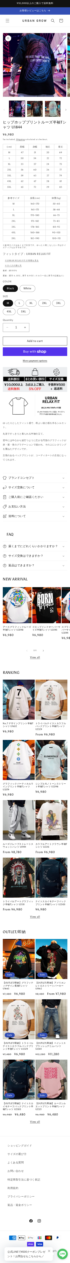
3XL (58, 303)
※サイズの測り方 (13, 265)
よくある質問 (15, 1162)
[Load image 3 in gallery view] (53, 109)
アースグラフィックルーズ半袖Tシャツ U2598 (17, 628)
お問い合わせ (15, 1171)
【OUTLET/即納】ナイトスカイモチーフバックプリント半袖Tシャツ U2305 (18, 1106)
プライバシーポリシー (21, 1196)
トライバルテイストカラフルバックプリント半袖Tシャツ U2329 (50, 726)
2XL (44, 303)
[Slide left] (4, 110)
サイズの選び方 (17, 1154)
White (27, 288)
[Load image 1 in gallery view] (17, 109)
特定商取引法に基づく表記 (23, 1179)
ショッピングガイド (19, 1145)
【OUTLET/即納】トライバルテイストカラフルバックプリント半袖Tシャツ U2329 (18, 1046)
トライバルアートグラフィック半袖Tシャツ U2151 (18, 903)
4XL (9, 311)
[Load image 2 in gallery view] (35, 109)
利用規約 (12, 1188)
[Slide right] (66, 110)
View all (35, 657)
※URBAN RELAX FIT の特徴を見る (22, 260)
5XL (23, 311)
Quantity (8, 320)
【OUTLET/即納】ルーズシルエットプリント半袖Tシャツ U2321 (50, 1106)
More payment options (35, 360)
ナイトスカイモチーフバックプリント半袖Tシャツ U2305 (50, 903)
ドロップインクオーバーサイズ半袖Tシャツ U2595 (46, 628)
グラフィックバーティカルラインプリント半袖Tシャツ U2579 (18, 786)
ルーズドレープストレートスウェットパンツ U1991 (18, 845)
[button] (7, 21)
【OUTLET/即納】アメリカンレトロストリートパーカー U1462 (50, 985)
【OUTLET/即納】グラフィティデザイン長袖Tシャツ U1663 (18, 985)
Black (10, 288)
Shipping (20, 139)
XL (31, 303)
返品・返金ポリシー (19, 1205)
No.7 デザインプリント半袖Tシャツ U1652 (18, 725)
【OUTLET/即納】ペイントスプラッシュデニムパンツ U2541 (50, 1046)
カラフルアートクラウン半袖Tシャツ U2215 (51, 845)
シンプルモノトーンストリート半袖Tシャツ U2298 (50, 785)
